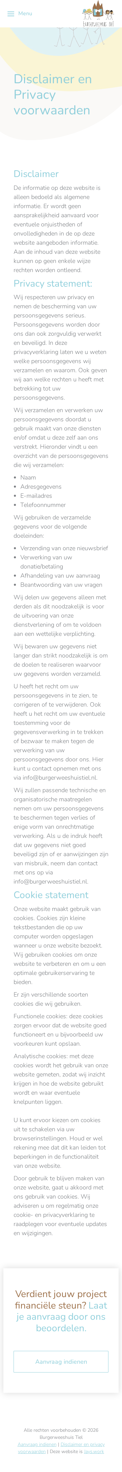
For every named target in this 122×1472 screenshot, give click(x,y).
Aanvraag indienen (61, 1362)
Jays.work (94, 1451)
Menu (25, 13)
